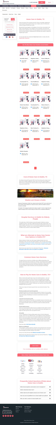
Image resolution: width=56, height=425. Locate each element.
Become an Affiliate (27, 411)
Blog (42, 2)
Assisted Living (5, 5)
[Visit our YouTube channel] (3, 416)
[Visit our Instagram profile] (6, 416)
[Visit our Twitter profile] (8, 416)
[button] (24, 101)
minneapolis (4, 10)
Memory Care (20, 5)
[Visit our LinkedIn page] (13, 416)
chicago (18, 8)
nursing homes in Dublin (29, 242)
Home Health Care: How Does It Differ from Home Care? (22, 368)
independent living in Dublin (24, 244)
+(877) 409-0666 (33, 2)
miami (47, 8)
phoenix (31, 8)
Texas (16, 14)
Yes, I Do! (13, 19)
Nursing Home (27, 5)
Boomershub (5, 14)
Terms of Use (32, 420)
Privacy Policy (26, 420)
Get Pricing (26, 69)
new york (7, 8)
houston (22, 8)
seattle (39, 8)
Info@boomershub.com (7, 410)
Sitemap (17, 411)
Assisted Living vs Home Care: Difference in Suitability (31, 368)
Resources (39, 5)
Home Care (34, 5)
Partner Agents (27, 408)
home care (11, 14)
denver (27, 8)
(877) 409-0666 (7, 412)
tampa (43, 8)
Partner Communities (28, 410)
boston (35, 8)
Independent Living (13, 5)
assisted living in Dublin (46, 242)
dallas (3, 8)
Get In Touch (35, 345)
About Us (17, 408)
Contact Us (18, 410)
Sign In (49, 2)
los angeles (13, 8)
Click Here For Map (10, 34)
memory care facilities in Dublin (38, 244)
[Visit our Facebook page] (10, 416)
